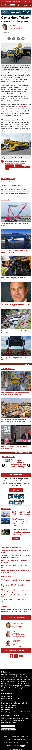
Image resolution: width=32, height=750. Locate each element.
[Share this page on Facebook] (9, 38)
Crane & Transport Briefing (10, 698)
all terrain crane (9, 163)
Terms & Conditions (12, 745)
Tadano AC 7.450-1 (20, 167)
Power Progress (7, 709)
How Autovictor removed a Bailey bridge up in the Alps (15, 332)
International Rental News (10, 705)
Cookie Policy (24, 736)
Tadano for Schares (7, 182)
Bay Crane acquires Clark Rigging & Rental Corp (15, 600)
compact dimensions (11, 92)
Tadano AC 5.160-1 (10, 167)
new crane (16, 163)
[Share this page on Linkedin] (18, 38)
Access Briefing (6, 696)
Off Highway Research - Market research (15, 712)
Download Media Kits (8, 729)
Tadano (7, 161)
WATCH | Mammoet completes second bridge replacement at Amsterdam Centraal (16, 420)
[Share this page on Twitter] (13, 38)
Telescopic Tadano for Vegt (10, 186)
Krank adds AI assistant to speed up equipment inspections (13, 278)
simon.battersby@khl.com (18, 650)
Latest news (5, 199)
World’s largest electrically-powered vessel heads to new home (15, 251)
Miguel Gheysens (10, 165)
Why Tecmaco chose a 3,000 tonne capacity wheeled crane (15, 585)
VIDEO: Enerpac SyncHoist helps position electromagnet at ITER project (15, 393)
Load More (16, 543)
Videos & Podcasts (8, 368)
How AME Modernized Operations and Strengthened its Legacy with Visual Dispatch (18, 465)
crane (24, 161)
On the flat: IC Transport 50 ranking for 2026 (14, 605)
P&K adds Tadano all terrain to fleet (13, 189)
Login (25, 5)
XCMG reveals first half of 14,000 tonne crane (14, 194)
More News (27, 364)
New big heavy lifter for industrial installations (12, 590)
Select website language (12, 1)
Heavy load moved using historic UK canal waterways (15, 576)
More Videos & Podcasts (23, 452)
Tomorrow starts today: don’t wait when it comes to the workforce (15, 305)
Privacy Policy (15, 736)
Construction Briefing (8, 701)
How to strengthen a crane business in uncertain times (14, 447)
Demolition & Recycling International (14, 703)
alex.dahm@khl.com (20, 640)
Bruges (7, 168)
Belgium (28, 167)
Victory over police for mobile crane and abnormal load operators (14, 595)
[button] (28, 467)
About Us (6, 736)
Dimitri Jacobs (18, 165)
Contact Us (10, 739)
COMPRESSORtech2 (8, 707)
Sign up (16, 494)
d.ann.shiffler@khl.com (21, 632)
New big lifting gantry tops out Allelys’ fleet (14, 359)
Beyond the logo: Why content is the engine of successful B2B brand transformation (16, 615)
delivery (22, 163)
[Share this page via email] (23, 38)
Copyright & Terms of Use (21, 742)
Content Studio (8, 742)
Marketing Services (8, 726)
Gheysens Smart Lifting (15, 161)
